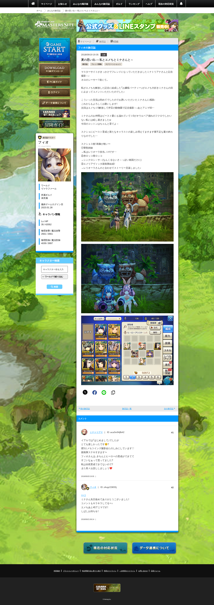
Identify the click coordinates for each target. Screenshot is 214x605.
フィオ (93, 487)
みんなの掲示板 (80, 3)
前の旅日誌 (85, 408)
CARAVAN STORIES (107, 588)
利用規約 (57, 571)
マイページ (46, 3)
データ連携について (54, 103)
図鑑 (116, 41)
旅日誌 (102, 41)
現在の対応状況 (166, 3)
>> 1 (83, 495)
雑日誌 (85, 64)
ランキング (134, 3)
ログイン (54, 92)
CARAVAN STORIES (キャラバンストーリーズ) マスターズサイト (54, 24)
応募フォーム (155, 571)
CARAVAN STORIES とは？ (54, 113)
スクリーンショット (113, 64)
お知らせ (62, 3)
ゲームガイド (54, 124)
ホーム (39, 10)
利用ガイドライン (110, 571)
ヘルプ (149, 3)
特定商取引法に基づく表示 (91, 571)
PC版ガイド (54, 82)
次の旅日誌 (168, 408)
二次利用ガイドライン (127, 571)
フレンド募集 (96, 64)
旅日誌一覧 (127, 408)
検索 (56, 287)
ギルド (119, 3)
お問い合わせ (143, 571)
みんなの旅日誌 (102, 3)
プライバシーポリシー (71, 571)
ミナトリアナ (96, 432)
